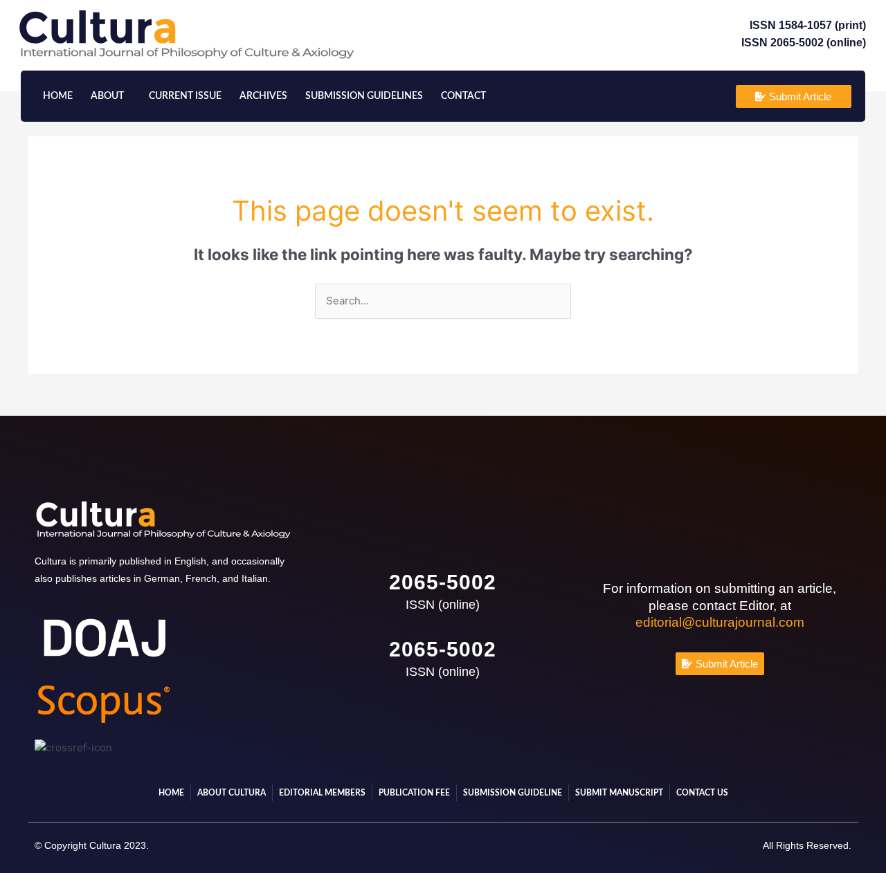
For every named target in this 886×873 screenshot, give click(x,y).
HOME (58, 96)
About (107, 96)
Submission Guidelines (364, 96)
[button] (110, 96)
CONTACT (463, 96)
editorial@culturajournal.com (719, 622)
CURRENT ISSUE (185, 96)
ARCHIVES (263, 96)
